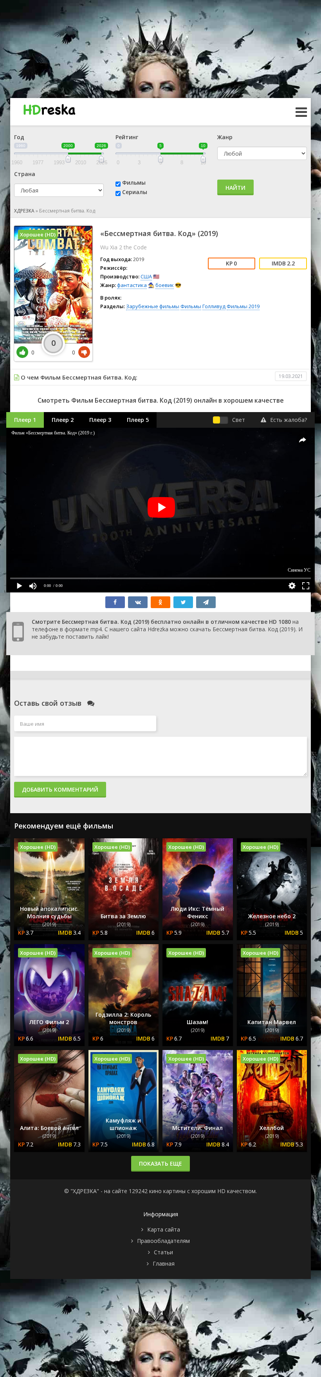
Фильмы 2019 (243, 306)
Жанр (225, 137)
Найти (235, 187)
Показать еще (160, 1163)
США (146, 276)
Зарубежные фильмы (152, 306)
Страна (24, 174)
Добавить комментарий (60, 789)
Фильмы (134, 182)
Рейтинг (126, 137)
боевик (164, 285)
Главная (164, 1263)
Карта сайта (163, 1229)
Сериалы (134, 192)
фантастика (132, 285)
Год (19, 137)
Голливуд (213, 306)
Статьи (163, 1252)
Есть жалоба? (288, 419)
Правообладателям (163, 1240)
